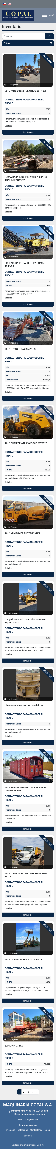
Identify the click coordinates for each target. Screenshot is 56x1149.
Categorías (23, 1130)
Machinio (40, 1145)
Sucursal (28, 1135)
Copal (47, 1130)
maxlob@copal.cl (29, 1119)
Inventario (10, 1130)
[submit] (49, 36)
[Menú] (44, 15)
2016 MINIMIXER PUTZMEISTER (22, 533)
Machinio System (19, 1145)
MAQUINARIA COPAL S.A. (28, 1104)
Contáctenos (28, 132)
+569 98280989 (29, 1125)
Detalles (8, 126)
